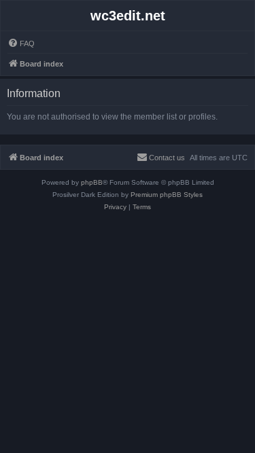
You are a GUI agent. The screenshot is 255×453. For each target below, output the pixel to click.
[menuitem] (21, 43)
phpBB (92, 182)
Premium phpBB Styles (167, 194)
